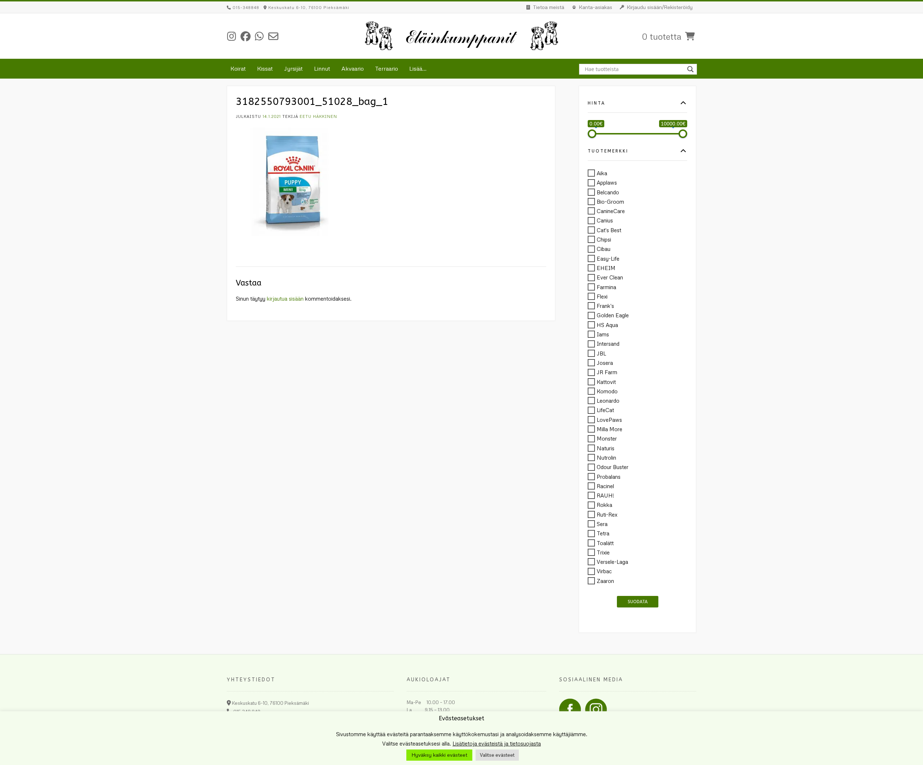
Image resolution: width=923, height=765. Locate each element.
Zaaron (605, 581)
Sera (602, 524)
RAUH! (605, 495)
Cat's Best (609, 230)
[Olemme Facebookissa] (245, 36)
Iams (603, 334)
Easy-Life (608, 258)
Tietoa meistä (548, 7)
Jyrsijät (293, 68)
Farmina (606, 287)
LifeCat (605, 410)
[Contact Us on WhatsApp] (259, 36)
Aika (602, 173)
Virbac (604, 571)
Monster (607, 438)
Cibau (603, 249)
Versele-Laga (612, 561)
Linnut (322, 68)
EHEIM (606, 268)
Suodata (638, 601)
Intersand (608, 344)
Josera (605, 362)
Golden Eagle (613, 315)
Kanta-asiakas (595, 7)
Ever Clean (610, 277)
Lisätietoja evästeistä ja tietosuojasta (496, 743)
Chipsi (604, 239)
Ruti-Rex (607, 514)
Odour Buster (612, 467)
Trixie (603, 552)
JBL (601, 353)
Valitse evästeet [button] (497, 755)
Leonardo (608, 400)
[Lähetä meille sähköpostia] (273, 36)
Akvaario (352, 68)
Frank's (605, 305)
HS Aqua (607, 325)
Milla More (609, 429)
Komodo (607, 391)
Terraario (386, 68)
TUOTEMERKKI (608, 151)
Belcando (608, 192)
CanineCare (611, 211)
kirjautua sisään (285, 298)
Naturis (605, 448)
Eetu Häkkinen (318, 116)
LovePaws (609, 419)
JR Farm (607, 372)
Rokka (604, 505)
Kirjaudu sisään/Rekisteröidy (660, 7)
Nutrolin (606, 457)
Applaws (607, 183)
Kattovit (606, 382)
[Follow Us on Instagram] (231, 36)
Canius (605, 220)
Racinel (605, 486)
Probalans (609, 476)
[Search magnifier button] (691, 69)
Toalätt (605, 543)
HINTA (596, 103)
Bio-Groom (610, 201)
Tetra (603, 533)
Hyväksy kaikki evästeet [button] (439, 755)
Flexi (602, 296)
